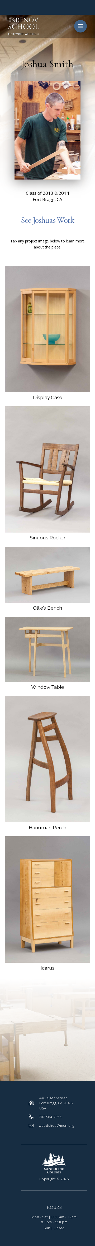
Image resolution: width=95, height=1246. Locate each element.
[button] (80, 26)
